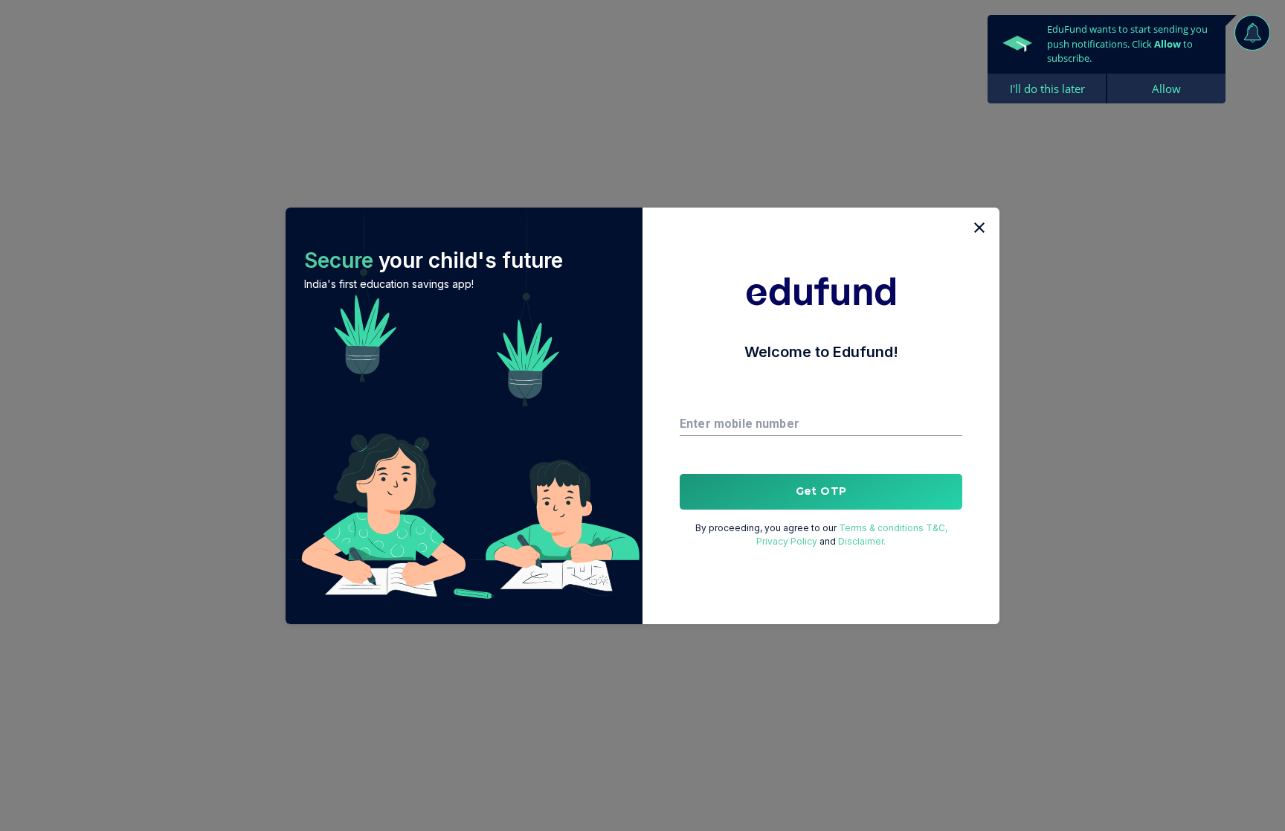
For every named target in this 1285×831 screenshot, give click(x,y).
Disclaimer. (862, 541)
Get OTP (821, 491)
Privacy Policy (786, 541)
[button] (464, 416)
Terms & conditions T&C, (893, 527)
